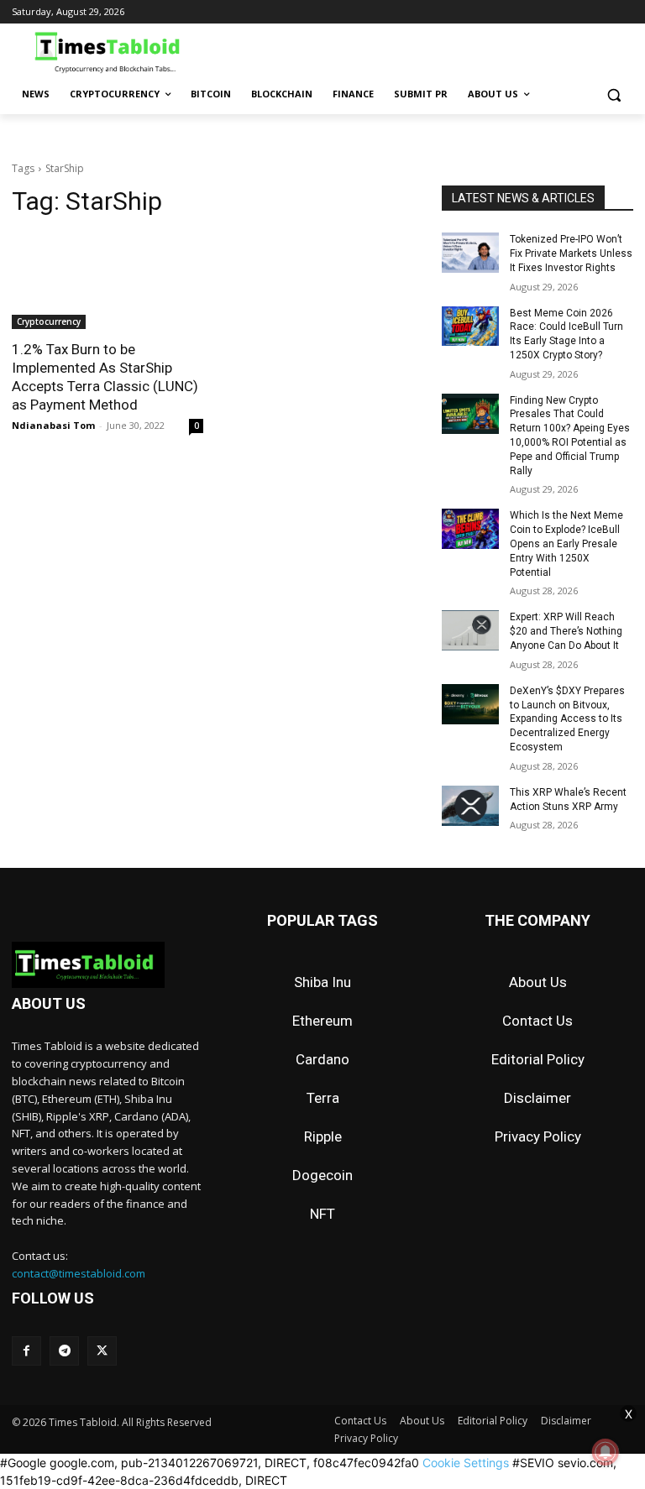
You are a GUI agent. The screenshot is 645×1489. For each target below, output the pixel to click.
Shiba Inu (322, 982)
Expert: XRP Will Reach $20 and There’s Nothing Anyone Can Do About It (566, 631)
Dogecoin (322, 1175)
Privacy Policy (538, 1136)
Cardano (322, 1059)
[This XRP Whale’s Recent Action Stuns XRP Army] (470, 806)
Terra (323, 1097)
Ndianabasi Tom (53, 425)
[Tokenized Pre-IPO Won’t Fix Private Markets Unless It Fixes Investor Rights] (470, 252)
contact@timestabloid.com (78, 1273)
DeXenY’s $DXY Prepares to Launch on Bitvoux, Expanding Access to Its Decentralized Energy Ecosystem (567, 719)
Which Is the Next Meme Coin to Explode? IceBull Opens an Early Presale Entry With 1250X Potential (566, 543)
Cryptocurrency (49, 321)
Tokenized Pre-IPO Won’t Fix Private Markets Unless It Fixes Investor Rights (571, 253)
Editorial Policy (538, 1059)
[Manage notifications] (605, 1452)
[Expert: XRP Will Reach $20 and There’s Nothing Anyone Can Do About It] (470, 630)
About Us (538, 982)
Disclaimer (537, 1097)
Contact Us (537, 1020)
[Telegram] (64, 1351)
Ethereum (322, 1020)
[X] (102, 1351)
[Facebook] (26, 1351)
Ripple (323, 1136)
